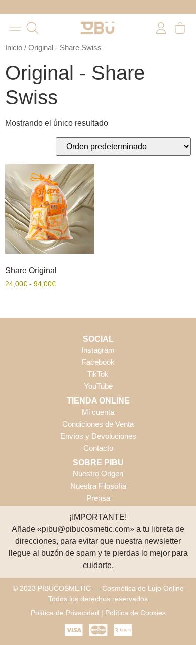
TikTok (98, 374)
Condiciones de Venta (98, 424)
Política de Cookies (135, 613)
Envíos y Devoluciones (98, 436)
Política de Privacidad (65, 613)
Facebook (98, 362)
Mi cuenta (98, 412)
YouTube (98, 386)
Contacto (98, 448)
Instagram (98, 350)
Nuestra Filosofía (98, 485)
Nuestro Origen (98, 473)
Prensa (98, 498)
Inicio (13, 48)
